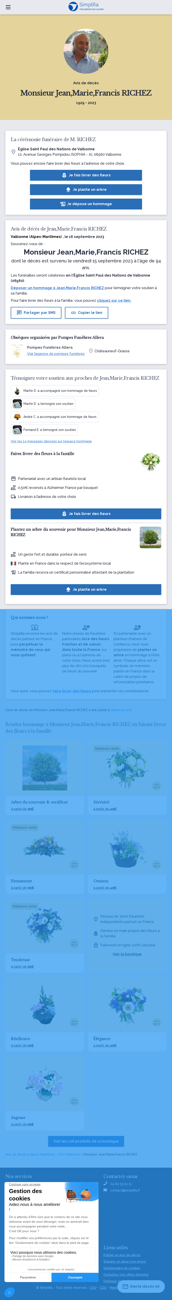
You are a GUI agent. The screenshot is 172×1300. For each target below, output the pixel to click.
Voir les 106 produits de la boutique (86, 1141)
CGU (103, 1287)
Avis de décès (16, 1154)
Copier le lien (86, 312)
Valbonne (73, 1154)
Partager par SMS (36, 313)
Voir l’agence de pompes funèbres (56, 354)
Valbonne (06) (121, 710)
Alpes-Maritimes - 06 (46, 1154)
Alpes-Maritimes (45, 237)
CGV (93, 1287)
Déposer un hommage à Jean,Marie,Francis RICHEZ (57, 288)
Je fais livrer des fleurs (86, 175)
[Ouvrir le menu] (8, 7)
